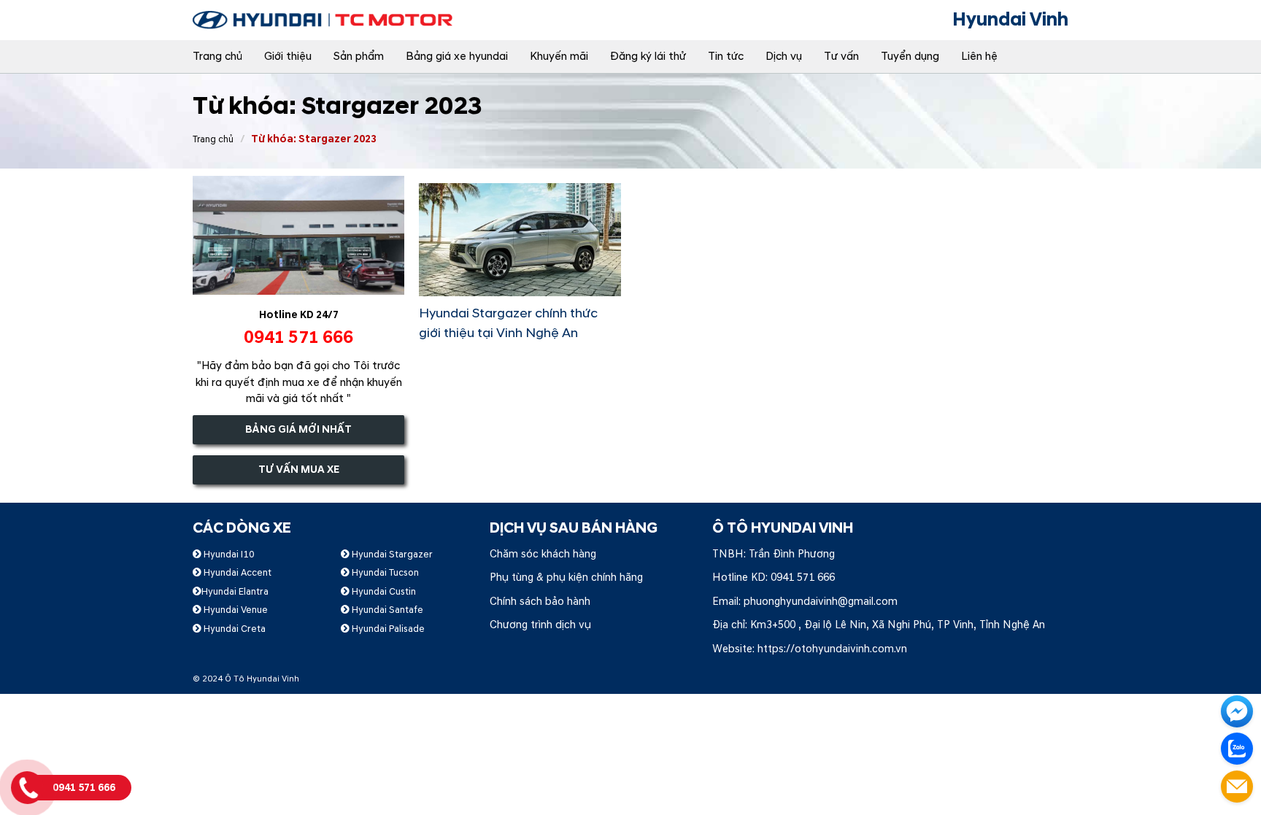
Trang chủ (217, 56)
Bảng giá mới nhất (298, 429)
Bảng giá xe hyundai (457, 56)
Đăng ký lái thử (648, 56)
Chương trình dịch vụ (540, 625)
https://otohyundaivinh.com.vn (832, 649)
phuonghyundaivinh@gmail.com (821, 602)
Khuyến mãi (559, 56)
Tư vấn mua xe (298, 469)
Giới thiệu (288, 56)
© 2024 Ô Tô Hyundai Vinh (246, 678)
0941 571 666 (803, 577)
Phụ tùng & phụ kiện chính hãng (566, 577)
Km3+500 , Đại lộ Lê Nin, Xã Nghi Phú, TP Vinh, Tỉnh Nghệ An (897, 625)
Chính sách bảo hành (540, 602)
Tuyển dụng (910, 56)
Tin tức (726, 56)
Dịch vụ (784, 56)
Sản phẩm (358, 56)
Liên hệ (979, 56)
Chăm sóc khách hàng (543, 554)
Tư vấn (841, 56)
